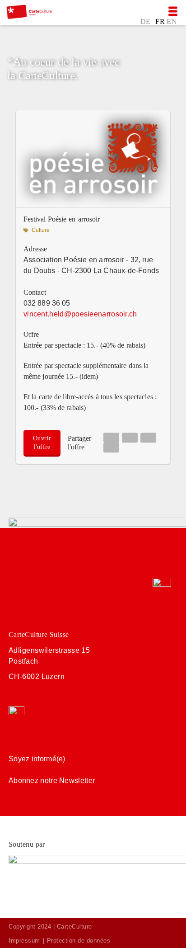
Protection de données (79, 940)
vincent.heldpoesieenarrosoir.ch (80, 314)
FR (161, 21)
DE (146, 21)
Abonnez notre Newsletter (52, 780)
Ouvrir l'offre (42, 442)
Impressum (24, 940)
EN (172, 21)
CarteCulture (74, 926)
